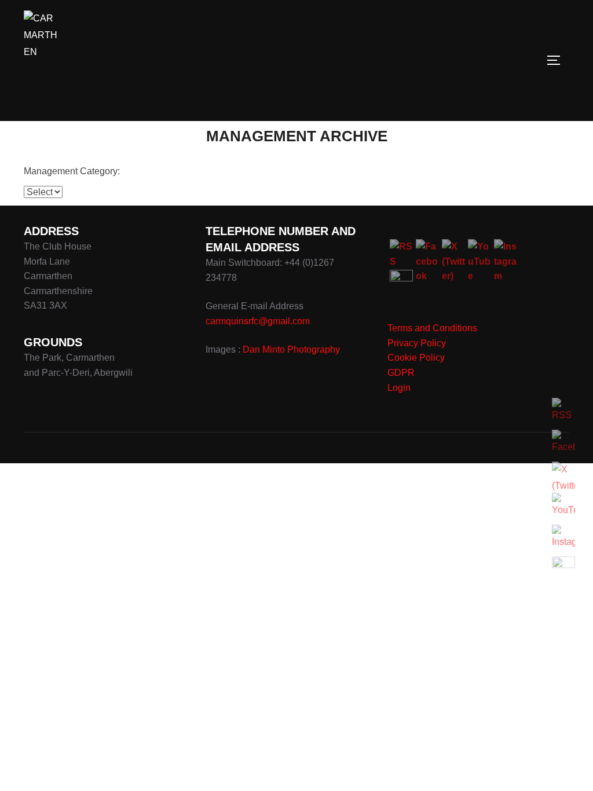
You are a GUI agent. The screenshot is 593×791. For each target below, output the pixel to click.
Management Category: (72, 171)
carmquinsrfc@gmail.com (258, 321)
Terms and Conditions (432, 328)
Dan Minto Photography (291, 349)
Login (399, 388)
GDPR (401, 373)
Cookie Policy (416, 357)
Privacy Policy (416, 343)
